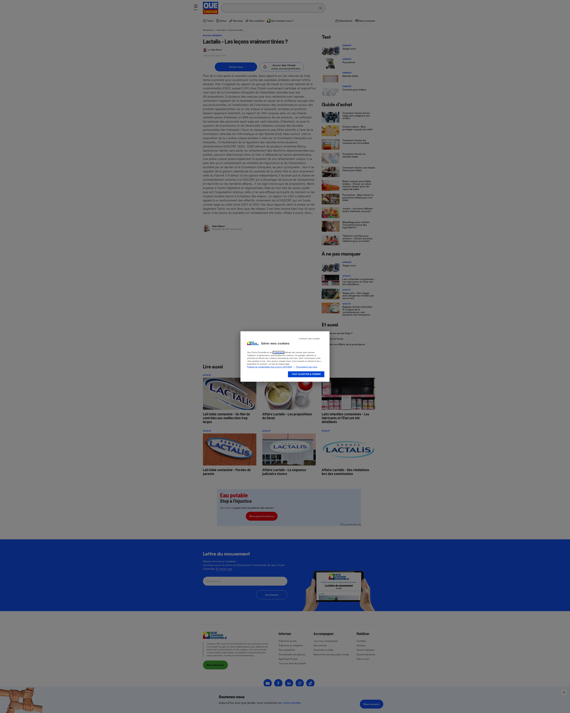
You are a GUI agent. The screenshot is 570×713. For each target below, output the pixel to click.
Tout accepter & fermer (306, 374)
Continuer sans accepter (309, 339)
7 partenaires (278, 352)
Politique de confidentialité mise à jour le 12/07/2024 (269, 367)
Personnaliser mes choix (306, 367)
